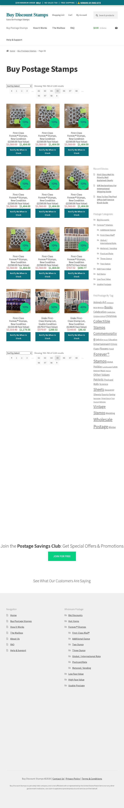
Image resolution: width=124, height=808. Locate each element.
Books (108, 307)
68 (76, 91)
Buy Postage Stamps (17, 27)
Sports (105, 394)
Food (111, 348)
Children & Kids (99, 316)
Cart (70, 15)
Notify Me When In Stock (18, 151)
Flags (96, 348)
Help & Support (14, 39)
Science (103, 384)
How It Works (40, 27)
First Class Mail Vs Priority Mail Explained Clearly (105, 177)
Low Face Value (104, 279)
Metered (96, 371)
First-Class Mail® (107, 235)
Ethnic (113, 344)
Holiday (97, 366)
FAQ (72, 27)
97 (45, 95)
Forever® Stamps (105, 225)
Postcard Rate (106, 253)
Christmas (111, 316)
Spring (112, 394)
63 (45, 91)
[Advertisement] (105, 113)
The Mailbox (58, 27)
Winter (112, 427)
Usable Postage (104, 284)
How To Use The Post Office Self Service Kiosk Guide (107, 199)
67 (70, 91)
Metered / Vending (108, 248)
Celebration (99, 312)
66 (64, 91)
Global (110, 362)
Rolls (96, 384)
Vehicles (102, 402)
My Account (81, 15)
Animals (97, 302)
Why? (38, 3)
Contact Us (58, 778)
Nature (108, 371)
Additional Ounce (108, 230)
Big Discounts (103, 219)
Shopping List (58, 15)
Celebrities (111, 312)
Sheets (98, 389)
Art (104, 302)
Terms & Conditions (92, 778)
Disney (106, 340)
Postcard (108, 379)
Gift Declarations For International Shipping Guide (106, 188)
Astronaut (110, 303)
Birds (95, 308)
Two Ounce (105, 263)
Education (113, 339)
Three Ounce (106, 258)
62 (39, 91)
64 (51, 91)
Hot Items (101, 274)
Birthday (101, 308)
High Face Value (104, 268)
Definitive (99, 339)
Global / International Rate (108, 242)
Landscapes (107, 367)
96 (39, 95)
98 (51, 95)
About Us (15, 638)
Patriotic (98, 379)
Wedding (110, 413)
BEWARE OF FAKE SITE (90, 3)
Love (114, 366)
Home (12, 51)
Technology (97, 399)
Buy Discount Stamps (27, 14)
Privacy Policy (73, 778)
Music (103, 370)
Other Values (101, 375)
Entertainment (101, 344)
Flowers (104, 348)
